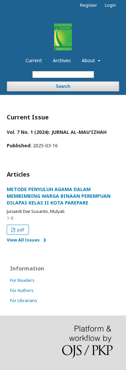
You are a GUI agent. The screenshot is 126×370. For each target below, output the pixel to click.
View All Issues (23, 240)
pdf (20, 230)
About (89, 60)
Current (34, 60)
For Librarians (23, 300)
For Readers (22, 280)
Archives (62, 60)
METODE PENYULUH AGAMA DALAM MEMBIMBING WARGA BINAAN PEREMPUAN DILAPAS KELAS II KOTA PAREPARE (59, 196)
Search (63, 86)
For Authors (22, 290)
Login (110, 5)
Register (88, 5)
